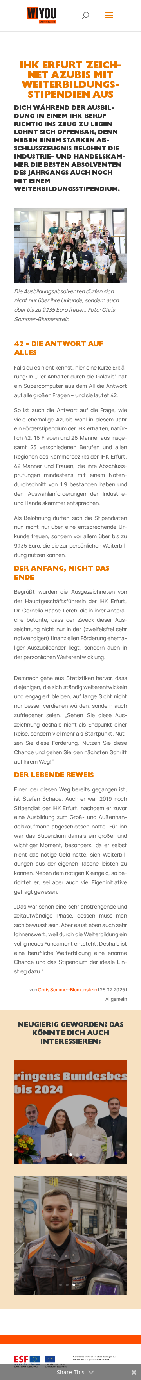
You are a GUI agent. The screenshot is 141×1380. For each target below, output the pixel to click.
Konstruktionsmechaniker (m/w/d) (70, 1222)
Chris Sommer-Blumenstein (67, 989)
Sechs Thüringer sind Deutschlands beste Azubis (70, 1098)
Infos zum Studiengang (70, 1257)
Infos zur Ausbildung (70, 1138)
